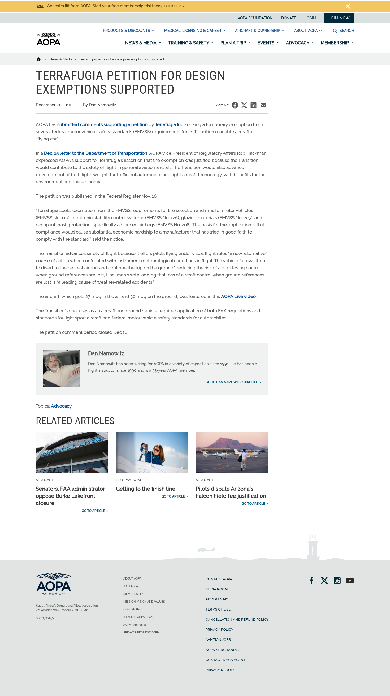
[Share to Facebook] (235, 105)
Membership (335, 42)
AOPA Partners (134, 624)
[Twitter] (326, 581)
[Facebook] (313, 581)
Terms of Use (218, 609)
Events (266, 42)
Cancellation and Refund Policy (237, 619)
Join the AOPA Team (138, 617)
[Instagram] (339, 581)
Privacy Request (221, 670)
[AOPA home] (48, 44)
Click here (173, 6)
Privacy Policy (219, 630)
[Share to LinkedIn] (253, 105)
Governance (133, 609)
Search (346, 30)
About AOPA (306, 30)
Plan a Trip (233, 42)
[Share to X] (244, 105)
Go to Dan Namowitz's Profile (232, 382)
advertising (217, 599)
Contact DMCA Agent (225, 660)
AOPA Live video (238, 296)
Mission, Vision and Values (144, 601)
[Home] (42, 59)
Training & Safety (189, 42)
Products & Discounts (126, 30)
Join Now (339, 18)
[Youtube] (350, 581)
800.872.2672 (45, 618)
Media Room (217, 589)
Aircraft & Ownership (257, 30)
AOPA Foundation (255, 18)
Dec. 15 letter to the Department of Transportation (95, 153)
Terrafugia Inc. (169, 124)
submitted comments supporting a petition (102, 124)
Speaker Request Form (141, 632)
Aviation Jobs (218, 640)
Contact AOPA (219, 579)
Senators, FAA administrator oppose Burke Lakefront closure (70, 496)
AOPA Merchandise (223, 650)
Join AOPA (130, 586)
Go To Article (93, 511)
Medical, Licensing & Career (192, 30)
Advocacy (298, 42)
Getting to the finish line (145, 489)
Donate (288, 18)
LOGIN (310, 18)
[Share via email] (263, 105)
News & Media (141, 42)
